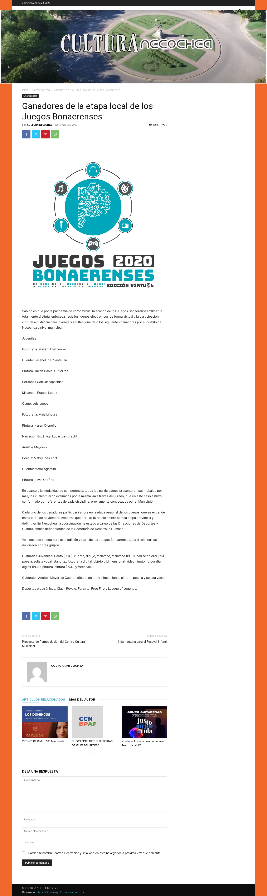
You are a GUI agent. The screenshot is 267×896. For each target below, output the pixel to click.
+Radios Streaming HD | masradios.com (60, 892)
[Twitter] (36, 134)
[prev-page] (90, 753)
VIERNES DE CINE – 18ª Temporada (43, 741)
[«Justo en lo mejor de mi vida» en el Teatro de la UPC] (144, 722)
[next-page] (97, 753)
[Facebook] (26, 134)
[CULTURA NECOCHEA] (133, 46)
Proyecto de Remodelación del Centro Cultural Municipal (54, 644)
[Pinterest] (45, 134)
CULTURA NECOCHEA (39, 124)
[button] (240, 12)
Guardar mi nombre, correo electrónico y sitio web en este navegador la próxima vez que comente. (93, 853)
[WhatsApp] (55, 134)
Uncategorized (41, 90)
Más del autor (82, 699)
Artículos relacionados (43, 699)
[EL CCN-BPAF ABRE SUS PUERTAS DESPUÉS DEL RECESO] (94, 722)
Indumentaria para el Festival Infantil (142, 642)
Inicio (25, 90)
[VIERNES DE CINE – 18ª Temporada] (45, 722)
